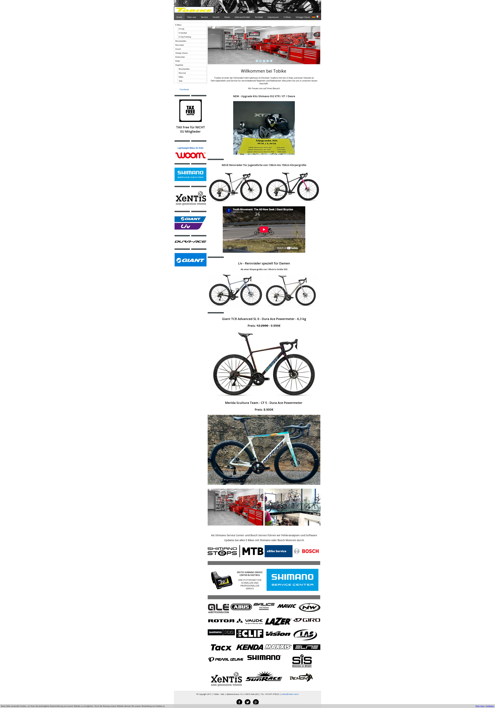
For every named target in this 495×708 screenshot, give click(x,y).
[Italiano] (318, 17)
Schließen (490, 706)
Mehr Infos (480, 706)
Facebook (184, 89)
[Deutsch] (314, 17)
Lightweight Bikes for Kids (190, 148)
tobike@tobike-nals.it (290, 694)
